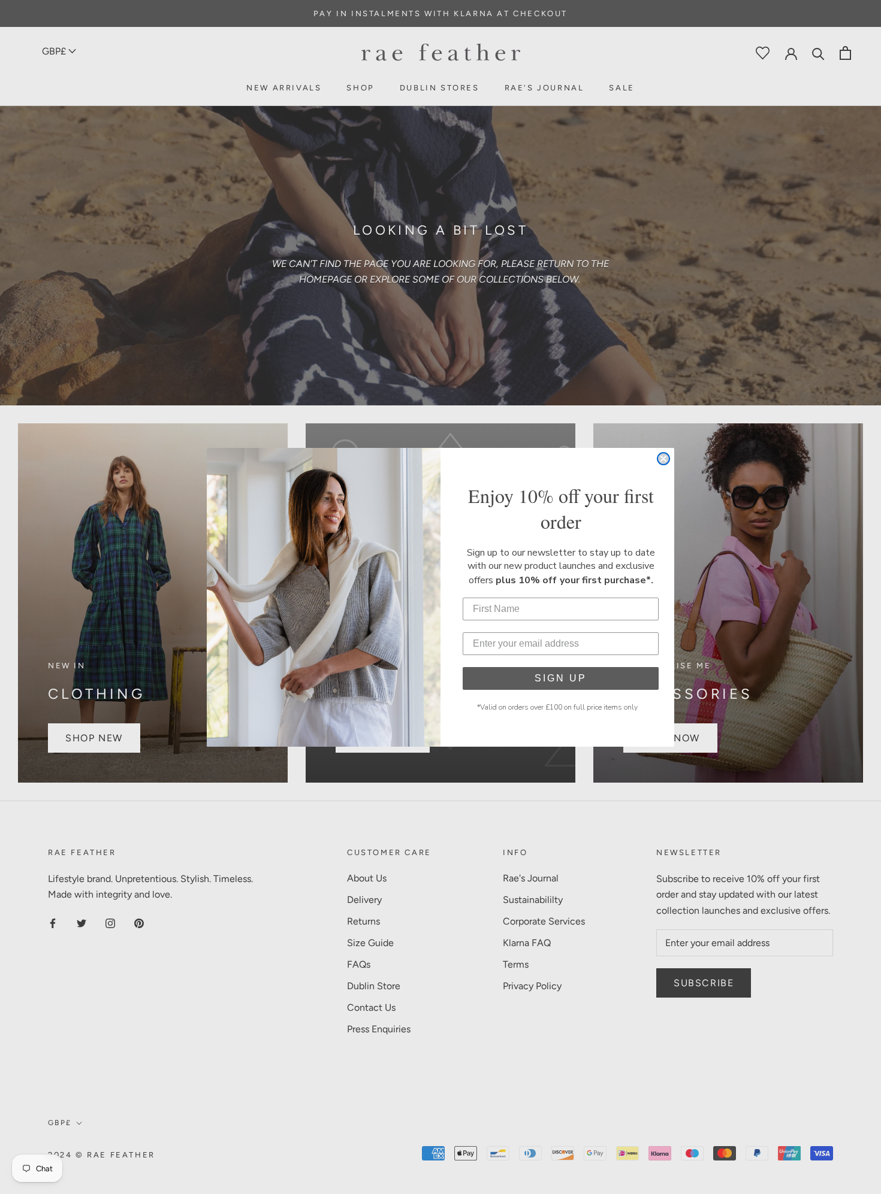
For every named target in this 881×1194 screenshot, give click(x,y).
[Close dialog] (663, 459)
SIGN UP (561, 678)
